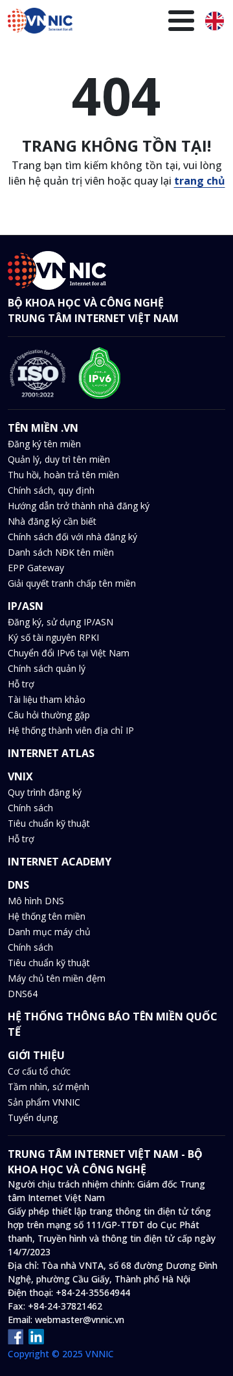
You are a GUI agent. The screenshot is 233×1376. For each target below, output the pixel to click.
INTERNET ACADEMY (59, 862)
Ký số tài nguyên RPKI (53, 637)
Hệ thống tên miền (46, 916)
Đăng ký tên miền (44, 444)
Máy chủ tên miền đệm (56, 978)
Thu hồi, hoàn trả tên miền (63, 475)
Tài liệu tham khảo (46, 699)
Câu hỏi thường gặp (49, 715)
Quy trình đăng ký (45, 792)
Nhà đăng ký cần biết (52, 521)
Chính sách (30, 808)
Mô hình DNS (36, 901)
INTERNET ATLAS (51, 753)
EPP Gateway (36, 568)
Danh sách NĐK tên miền (61, 552)
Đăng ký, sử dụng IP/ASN (60, 622)
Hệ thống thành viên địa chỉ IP (71, 730)
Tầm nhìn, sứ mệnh (48, 1086)
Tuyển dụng (33, 1117)
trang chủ (199, 181)
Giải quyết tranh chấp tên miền (72, 583)
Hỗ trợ (21, 684)
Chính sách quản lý (46, 668)
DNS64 (23, 993)
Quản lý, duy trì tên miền (59, 459)
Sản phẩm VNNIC (44, 1102)
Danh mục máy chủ (49, 932)
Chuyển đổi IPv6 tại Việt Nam (68, 653)
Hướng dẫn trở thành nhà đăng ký (79, 506)
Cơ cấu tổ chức (39, 1071)
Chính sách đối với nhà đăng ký (72, 537)
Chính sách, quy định (51, 490)
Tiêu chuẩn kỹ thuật (49, 823)
